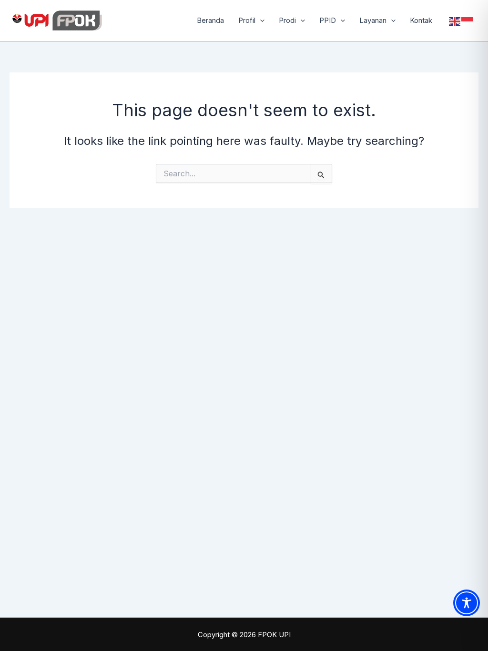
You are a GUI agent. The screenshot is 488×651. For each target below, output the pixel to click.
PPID (327, 20)
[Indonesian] (467, 20)
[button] (259, 20)
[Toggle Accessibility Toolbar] (466, 602)
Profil (246, 20)
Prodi (287, 20)
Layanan (372, 20)
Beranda (210, 20)
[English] (455, 20)
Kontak (421, 20)
